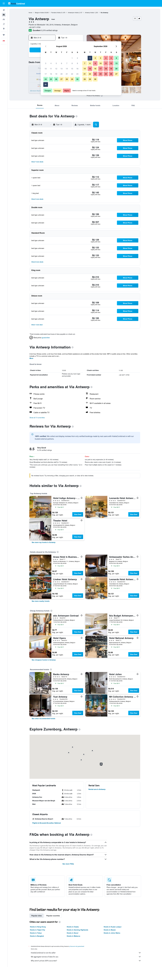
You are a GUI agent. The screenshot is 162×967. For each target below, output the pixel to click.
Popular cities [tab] (36, 916)
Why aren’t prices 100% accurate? (44, 961)
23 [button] (77, 74)
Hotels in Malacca (73, 936)
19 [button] (56, 74)
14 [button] (67, 68)
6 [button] (61, 63)
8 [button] (72, 63)
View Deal (77, 514)
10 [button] (46, 68)
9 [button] (77, 63)
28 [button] (67, 79)
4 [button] (50, 63)
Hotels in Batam (110, 930)
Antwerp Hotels (89, 12)
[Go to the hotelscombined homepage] (16, 3)
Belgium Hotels (39, 12)
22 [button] (72, 74)
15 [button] (72, 68)
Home (30, 12)
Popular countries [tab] (53, 916)
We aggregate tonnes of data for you (44, 957)
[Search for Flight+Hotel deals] (4, 24)
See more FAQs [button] (68, 864)
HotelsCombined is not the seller (43, 953)
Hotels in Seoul (72, 933)
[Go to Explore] (4, 28)
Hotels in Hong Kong (38, 927)
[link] (43, 542)
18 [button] (51, 74)
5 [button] (56, 63)
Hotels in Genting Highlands (77, 930)
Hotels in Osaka (73, 927)
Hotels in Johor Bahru (112, 933)
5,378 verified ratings (49, 30)
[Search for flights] (4, 10)
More (31, 358)
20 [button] (61, 74)
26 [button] (56, 79)
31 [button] (46, 84)
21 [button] (67, 74)
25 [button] (51, 79)
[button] (3, 3)
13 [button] (61, 68)
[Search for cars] (4, 19)
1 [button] (72, 58)
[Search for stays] (4, 15)
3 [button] (45, 63)
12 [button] (56, 68)
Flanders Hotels (56, 12)
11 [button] (51, 68)
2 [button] (77, 58)
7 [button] (66, 63)
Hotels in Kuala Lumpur (112, 927)
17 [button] (46, 74)
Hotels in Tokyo (36, 933)
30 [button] (77, 79)
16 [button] (77, 68)
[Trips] (4, 35)
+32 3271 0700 (34, 27)
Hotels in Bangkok (37, 936)
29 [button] (72, 79)
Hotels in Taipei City (37, 930)
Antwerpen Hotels (73, 12)
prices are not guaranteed (76, 946)
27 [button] (61, 79)
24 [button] (46, 79)
